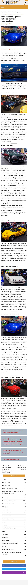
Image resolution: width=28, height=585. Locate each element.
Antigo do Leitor (6, 482)
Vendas (4, 546)
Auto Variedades (6, 485)
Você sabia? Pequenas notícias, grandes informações (11, 553)
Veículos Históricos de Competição (10, 543)
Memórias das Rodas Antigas (9, 528)
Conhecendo (5, 510)
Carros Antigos (5, 497)
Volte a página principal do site (11, 459)
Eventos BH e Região (7, 513)
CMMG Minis (5, 507)
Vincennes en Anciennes (8, 549)
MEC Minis (4, 525)
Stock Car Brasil (6, 540)
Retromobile (5, 537)
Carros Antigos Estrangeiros (9, 500)
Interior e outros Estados (8, 519)
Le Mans (4, 522)
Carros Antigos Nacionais (8, 504)
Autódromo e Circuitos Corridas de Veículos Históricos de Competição (12, 492)
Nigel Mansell (18, 116)
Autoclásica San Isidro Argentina (10, 488)
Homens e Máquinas (7, 516)
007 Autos (4, 479)
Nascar (3, 531)
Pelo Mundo (5, 534)
